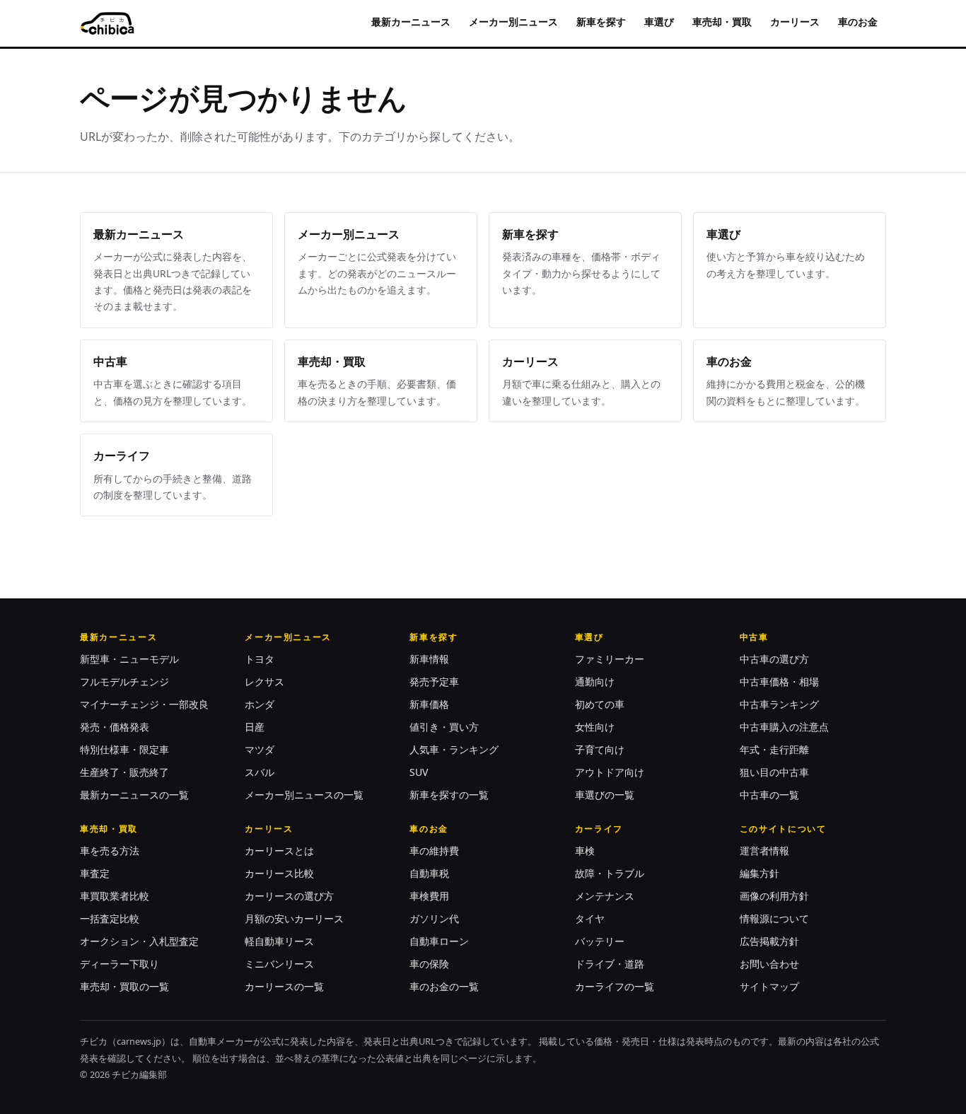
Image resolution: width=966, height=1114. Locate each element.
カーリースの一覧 (284, 986)
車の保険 (429, 963)
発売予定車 (434, 681)
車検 (585, 850)
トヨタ (259, 659)
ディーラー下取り (119, 963)
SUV (418, 772)
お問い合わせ (769, 963)
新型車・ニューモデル (129, 659)
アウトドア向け (609, 772)
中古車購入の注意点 (784, 726)
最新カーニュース (410, 21)
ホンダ (259, 704)
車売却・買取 (722, 21)
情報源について (774, 918)
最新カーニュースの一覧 (134, 794)
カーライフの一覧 (614, 986)
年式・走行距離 (774, 749)
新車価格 (429, 704)
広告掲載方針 (769, 941)
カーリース (795, 21)
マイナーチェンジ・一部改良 (144, 704)
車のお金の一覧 (444, 986)
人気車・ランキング (454, 749)
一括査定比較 (109, 918)
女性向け (595, 726)
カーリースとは (279, 850)
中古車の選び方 (774, 659)
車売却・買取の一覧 (124, 986)
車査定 (95, 873)
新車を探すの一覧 (449, 794)
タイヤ (590, 918)
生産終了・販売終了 (124, 772)
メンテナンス (604, 896)
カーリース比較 (279, 873)
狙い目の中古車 (774, 772)
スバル (259, 772)
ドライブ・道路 (609, 963)
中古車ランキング (779, 704)
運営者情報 (764, 850)
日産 (254, 726)
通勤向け (595, 681)
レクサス (264, 681)
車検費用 (429, 896)
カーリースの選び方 (289, 896)
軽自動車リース (279, 941)
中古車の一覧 (769, 794)
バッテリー (599, 941)
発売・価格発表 (114, 726)
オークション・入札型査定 (139, 941)
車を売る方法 (109, 850)
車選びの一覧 (604, 794)
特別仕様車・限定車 (124, 749)
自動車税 (429, 873)
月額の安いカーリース (294, 918)
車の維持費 (434, 850)
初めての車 (599, 704)
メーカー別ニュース (513, 21)
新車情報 (429, 659)
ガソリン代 (434, 918)
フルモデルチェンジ (124, 681)
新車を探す (601, 21)
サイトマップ (769, 986)
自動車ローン (439, 941)
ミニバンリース (279, 963)
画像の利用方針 (774, 896)
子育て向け (599, 749)
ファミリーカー (609, 659)
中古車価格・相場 (779, 681)
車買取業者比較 (114, 896)
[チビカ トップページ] (107, 23)
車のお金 (858, 21)
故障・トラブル (609, 873)
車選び (659, 21)
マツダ (259, 749)
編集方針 (759, 873)
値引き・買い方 (444, 726)
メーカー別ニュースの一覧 (304, 794)
